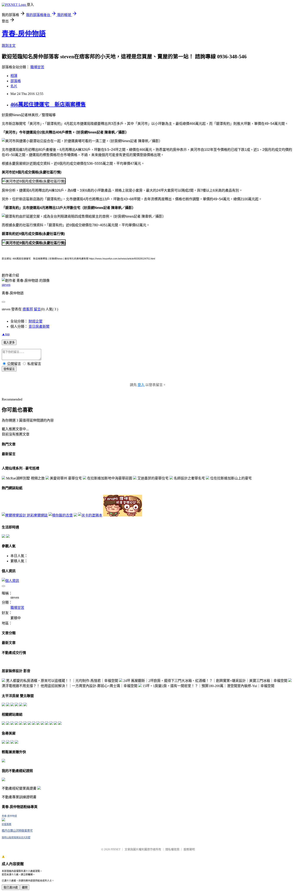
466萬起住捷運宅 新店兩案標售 (48, 104)
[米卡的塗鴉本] (90, 515)
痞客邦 (28, 309)
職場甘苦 (37, 67)
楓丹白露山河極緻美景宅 (17, 830)
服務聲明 (189, 849)
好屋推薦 (6, 824)
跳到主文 (9, 45)
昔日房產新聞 (39, 326)
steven (6, 285)
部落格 (15, 81)
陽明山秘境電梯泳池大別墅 (16, 837)
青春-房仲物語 (24, 33)
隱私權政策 (172, 849)
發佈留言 (9, 369)
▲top (6, 334)
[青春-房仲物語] (3, 820)
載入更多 (9, 342)
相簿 (13, 76)
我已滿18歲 (10, 887)
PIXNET (115, 849)
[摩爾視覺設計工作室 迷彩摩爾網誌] (25, 515)
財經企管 (35, 321)
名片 (13, 86)
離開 (25, 887)
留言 (37, 309)
